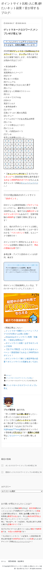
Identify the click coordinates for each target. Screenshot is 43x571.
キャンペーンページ (29, 183)
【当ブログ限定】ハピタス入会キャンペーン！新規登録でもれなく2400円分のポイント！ (21, 352)
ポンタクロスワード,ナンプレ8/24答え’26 (21, 465)
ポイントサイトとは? (20, 519)
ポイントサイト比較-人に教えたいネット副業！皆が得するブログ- (20, 8)
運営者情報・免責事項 (16, 561)
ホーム (3, 561)
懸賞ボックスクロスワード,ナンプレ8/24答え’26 (23, 472)
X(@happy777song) (12, 429)
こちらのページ (14, 436)
